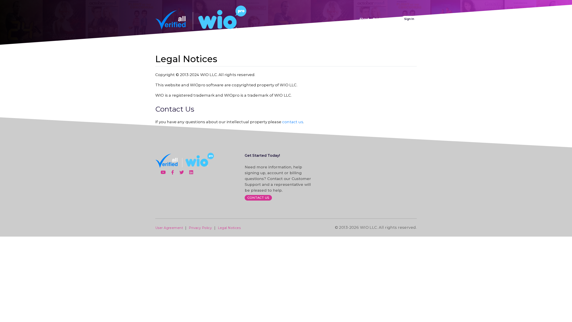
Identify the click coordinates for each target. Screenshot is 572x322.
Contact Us (258, 198)
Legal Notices (229, 227)
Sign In (409, 19)
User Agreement (169, 227)
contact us (292, 122)
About (364, 19)
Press (392, 19)
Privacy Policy (200, 227)
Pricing (379, 19)
